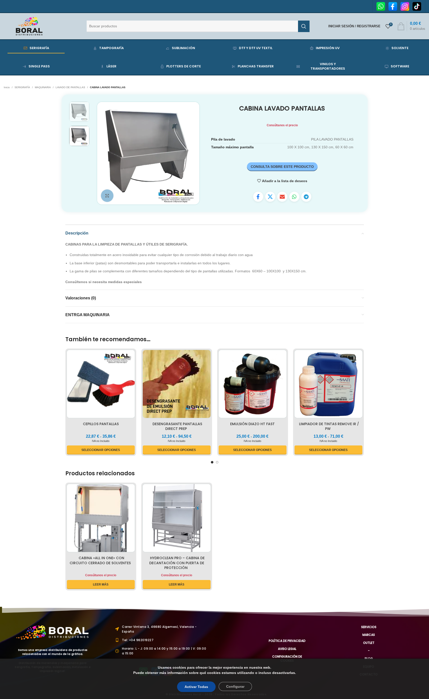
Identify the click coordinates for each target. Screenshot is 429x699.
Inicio (7, 87)
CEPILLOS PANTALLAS (101, 423)
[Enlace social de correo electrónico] (282, 197)
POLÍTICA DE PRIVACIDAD (287, 641)
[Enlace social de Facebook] (258, 197)
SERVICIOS (368, 627)
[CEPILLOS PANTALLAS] (101, 384)
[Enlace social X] (270, 197)
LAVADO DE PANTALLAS (70, 87)
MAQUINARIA (43, 87)
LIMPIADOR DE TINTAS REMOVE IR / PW (329, 426)
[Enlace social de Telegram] (306, 197)
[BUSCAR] (304, 26)
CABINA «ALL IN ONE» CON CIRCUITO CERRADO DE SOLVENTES (100, 560)
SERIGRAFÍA (22, 87)
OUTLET (368, 643)
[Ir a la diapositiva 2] (217, 462)
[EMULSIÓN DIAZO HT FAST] (253, 384)
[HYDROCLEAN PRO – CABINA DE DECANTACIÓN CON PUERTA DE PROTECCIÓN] (177, 518)
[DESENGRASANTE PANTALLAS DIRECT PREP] (177, 384)
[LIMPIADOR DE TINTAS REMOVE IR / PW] (328, 384)
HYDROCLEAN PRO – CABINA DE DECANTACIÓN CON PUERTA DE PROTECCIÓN (177, 562)
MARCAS (368, 635)
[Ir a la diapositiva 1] (212, 462)
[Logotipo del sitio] (29, 26)
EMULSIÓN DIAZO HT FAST (252, 423)
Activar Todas (196, 687)
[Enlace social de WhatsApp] (294, 197)
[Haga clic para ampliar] (107, 195)
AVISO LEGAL (287, 649)
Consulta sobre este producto (282, 167)
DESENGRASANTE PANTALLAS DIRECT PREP (177, 426)
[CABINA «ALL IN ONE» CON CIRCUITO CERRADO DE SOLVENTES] (101, 518)
